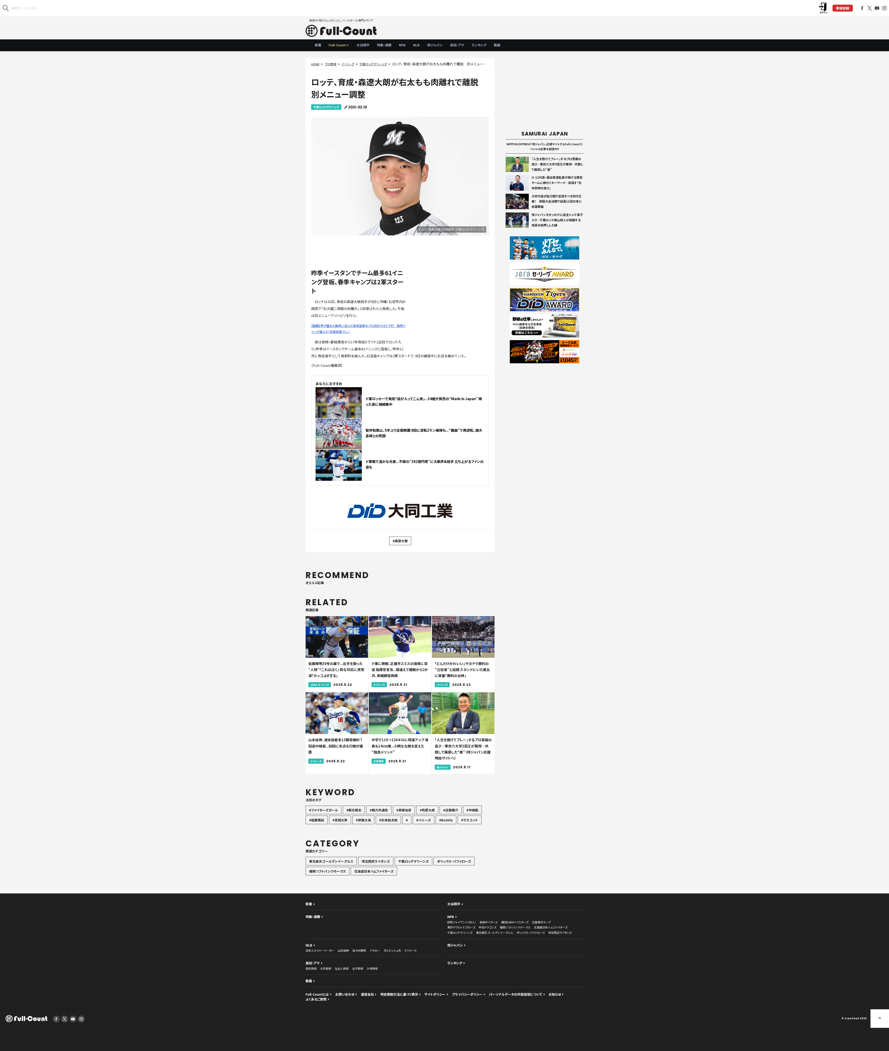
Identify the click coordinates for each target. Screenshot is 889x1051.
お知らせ (555, 994)
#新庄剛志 (353, 810)
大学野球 (325, 968)
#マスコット (469, 820)
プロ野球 (330, 64)
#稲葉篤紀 (316, 820)
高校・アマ (457, 45)
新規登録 (842, 8)
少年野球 (372, 968)
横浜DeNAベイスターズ (515, 922)
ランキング (479, 45)
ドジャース (410, 950)
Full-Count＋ (339, 45)
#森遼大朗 (400, 540)
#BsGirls (446, 820)
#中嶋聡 (472, 810)
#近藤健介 (450, 810)
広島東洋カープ (541, 922)
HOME (315, 64)
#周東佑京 (403, 810)
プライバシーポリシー (467, 994)
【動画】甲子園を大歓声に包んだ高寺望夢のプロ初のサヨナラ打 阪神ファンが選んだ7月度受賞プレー (358, 328)
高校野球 (311, 968)
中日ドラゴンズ (487, 927)
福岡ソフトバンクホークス (327, 871)
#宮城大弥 (339, 820)
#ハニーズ (423, 820)
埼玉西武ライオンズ (376, 861)
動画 (497, 45)
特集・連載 (384, 45)
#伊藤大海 (363, 820)
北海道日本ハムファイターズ (374, 871)
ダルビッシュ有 (392, 950)
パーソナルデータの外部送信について (515, 994)
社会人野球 (342, 968)
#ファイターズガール (323, 810)
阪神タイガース (489, 922)
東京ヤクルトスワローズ (461, 927)
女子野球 (357, 968)
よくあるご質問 (316, 999)
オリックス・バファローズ (454, 861)
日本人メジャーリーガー (320, 950)
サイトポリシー (434, 994)
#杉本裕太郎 (388, 820)
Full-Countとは (317, 994)
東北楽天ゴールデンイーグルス (331, 861)
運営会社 (367, 994)
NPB (402, 45)
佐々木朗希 (359, 950)
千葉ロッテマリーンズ (373, 64)
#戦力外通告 (379, 810)
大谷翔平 (363, 45)
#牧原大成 (427, 810)
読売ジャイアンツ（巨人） (461, 922)
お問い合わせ (344, 994)
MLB (416, 45)
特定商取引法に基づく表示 (399, 994)
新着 (318, 45)
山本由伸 (343, 950)
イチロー (374, 950)
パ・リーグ (347, 64)
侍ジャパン (435, 45)
